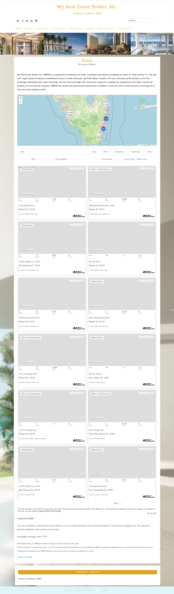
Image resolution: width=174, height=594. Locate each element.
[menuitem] (53, 152)
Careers (89, 29)
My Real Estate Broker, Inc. (87, 6)
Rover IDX (152, 513)
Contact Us (124, 29)
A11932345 (79, 337)
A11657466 (149, 281)
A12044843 (79, 393)
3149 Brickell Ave (26, 205)
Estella (105, 590)
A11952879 (79, 449)
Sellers (41, 29)
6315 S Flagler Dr (96, 430)
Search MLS (58, 29)
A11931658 (79, 225)
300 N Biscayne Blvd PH (99, 318)
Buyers (29, 29)
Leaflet (140, 145)
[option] (22, 44)
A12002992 (149, 449)
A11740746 (149, 225)
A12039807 (149, 393)
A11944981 (79, 281)
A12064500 (149, 169)
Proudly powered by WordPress (79, 590)
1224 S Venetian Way (28, 430)
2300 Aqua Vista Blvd (98, 486)
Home (18, 29)
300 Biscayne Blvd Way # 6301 (102, 205)
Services (74, 29)
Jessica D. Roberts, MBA (30, 578)
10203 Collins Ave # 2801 (29, 262)
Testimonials (106, 29)
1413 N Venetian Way (28, 374)
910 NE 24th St (95, 374)
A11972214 (79, 169)
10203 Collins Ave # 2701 (29, 486)
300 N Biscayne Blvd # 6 (29, 318)
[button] (68, 113)
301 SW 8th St (95, 262)
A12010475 (149, 337)
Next (116, 503)
